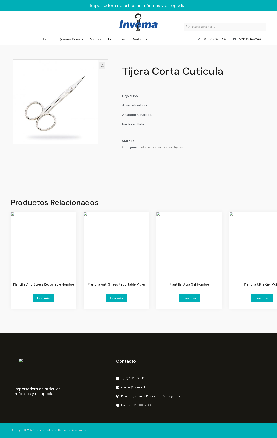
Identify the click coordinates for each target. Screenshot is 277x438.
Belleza (144, 147)
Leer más (43, 298)
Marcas (95, 39)
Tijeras (156, 147)
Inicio (47, 39)
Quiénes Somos (71, 39)
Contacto (139, 39)
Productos (116, 39)
